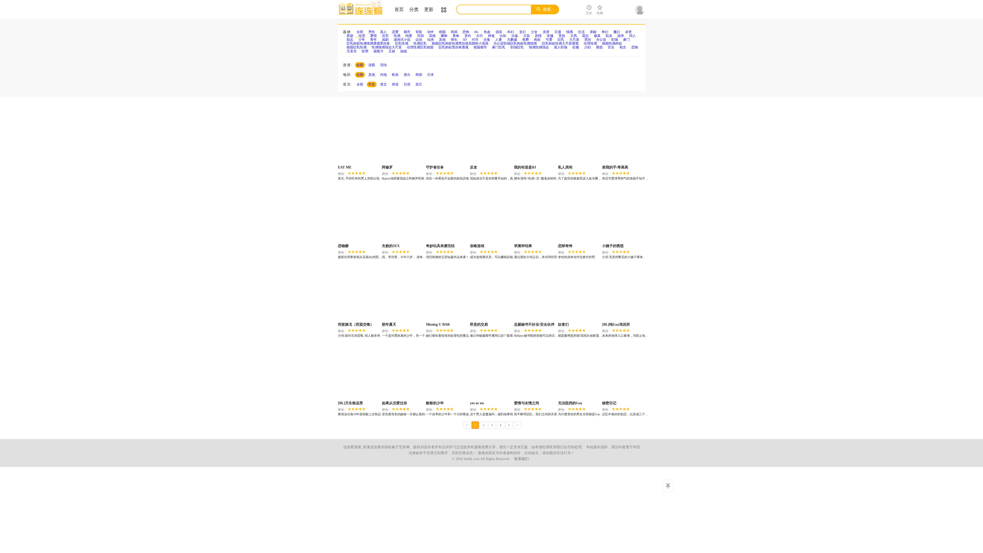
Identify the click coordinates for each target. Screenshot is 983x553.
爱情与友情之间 (526, 403)
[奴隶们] (579, 292)
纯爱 (408, 36)
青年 (373, 39)
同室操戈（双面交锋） (356, 324)
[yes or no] (491, 371)
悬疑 (350, 36)
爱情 (373, 36)
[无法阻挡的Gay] (579, 371)
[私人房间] (579, 135)
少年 (361, 39)
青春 (456, 36)
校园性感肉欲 (612, 43)
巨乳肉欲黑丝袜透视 (453, 47)
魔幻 (616, 32)
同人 (632, 36)
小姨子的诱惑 (613, 246)
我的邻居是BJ (525, 167)
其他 (442, 39)
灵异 (546, 32)
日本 (430, 75)
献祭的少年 (435, 403)
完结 (383, 65)
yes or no (477, 403)
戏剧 (385, 39)
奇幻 (605, 32)
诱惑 (599, 47)
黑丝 (587, 39)
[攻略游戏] (491, 214)
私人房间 (565, 167)
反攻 (473, 167)
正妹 (392, 51)
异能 (593, 32)
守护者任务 (435, 167)
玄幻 (522, 32)
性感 (397, 36)
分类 (414, 9)
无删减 (512, 39)
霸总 (585, 36)
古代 (479, 36)
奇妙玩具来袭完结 (440, 246)
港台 (407, 75)
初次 (622, 47)
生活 (581, 32)
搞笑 (499, 32)
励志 (350, 39)
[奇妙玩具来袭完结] (447, 214)
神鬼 (491, 36)
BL (476, 32)
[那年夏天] (403, 292)
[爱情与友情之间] (535, 371)
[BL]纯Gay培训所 (616, 324)
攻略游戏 (477, 246)
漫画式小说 (402, 39)
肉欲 (537, 39)
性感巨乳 (420, 43)
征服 (575, 47)
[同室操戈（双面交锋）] (359, 292)
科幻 (510, 32)
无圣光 (352, 51)
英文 (383, 84)
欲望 (365, 51)
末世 (628, 32)
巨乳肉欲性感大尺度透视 (560, 43)
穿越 (550, 36)
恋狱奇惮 (565, 246)
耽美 (609, 36)
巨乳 (561, 39)
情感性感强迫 (539, 47)
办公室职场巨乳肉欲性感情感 (515, 43)
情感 (569, 32)
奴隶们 (563, 324)
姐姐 (403, 51)
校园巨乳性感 (357, 47)
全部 (360, 32)
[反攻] (491, 135)
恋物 (634, 47)
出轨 (503, 36)
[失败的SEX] (403, 214)
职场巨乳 (517, 47)
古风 (573, 36)
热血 (487, 32)
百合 (611, 47)
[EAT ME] (359, 135)
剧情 (538, 36)
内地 (383, 75)
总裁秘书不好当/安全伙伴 (534, 324)
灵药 (467, 36)
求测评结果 (523, 246)
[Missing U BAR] (447, 292)
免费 (525, 39)
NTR (475, 39)
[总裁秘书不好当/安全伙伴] (535, 292)
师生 (454, 39)
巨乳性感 (401, 43)
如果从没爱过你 (394, 403)
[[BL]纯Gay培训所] (623, 292)
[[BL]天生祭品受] (359, 371)
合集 (487, 39)
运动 (418, 39)
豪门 (626, 39)
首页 (399, 9)
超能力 (378, 51)
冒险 (418, 32)
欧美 (395, 75)
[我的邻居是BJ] (535, 135)
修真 (597, 36)
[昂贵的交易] (491, 292)
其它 (418, 84)
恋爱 (395, 32)
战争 (620, 36)
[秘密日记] (623, 371)
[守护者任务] (447, 135)
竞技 (562, 36)
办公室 (601, 39)
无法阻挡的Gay (570, 403)
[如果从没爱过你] (403, 371)
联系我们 (521, 459)
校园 (442, 32)
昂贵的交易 (479, 324)
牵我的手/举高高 (615, 167)
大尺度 (574, 39)
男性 (371, 32)
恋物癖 (343, 246)
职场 (614, 39)
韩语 (395, 84)
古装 (526, 36)
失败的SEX (391, 246)
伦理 (361, 36)
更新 (428, 9)
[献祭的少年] (447, 371)
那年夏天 (389, 324)
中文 (371, 84)
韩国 (454, 32)
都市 (407, 32)
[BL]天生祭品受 (350, 403)
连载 (371, 65)
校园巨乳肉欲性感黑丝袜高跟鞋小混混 (460, 43)
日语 (407, 84)
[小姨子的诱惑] (623, 214)
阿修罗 (387, 167)
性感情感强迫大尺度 (387, 47)
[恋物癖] (359, 214)
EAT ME (344, 167)
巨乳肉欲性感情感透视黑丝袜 (368, 43)
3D (465, 39)
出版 (514, 36)
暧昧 (444, 36)
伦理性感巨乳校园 (420, 47)
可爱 (549, 39)
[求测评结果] (535, 214)
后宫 (385, 36)
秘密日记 (609, 403)
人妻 (498, 39)
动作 (430, 32)
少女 (534, 32)
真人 (383, 32)
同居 (420, 36)
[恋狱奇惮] (579, 214)
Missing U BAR (438, 324)
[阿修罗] (403, 135)
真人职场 (560, 47)
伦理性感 (590, 43)
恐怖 (466, 32)
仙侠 (430, 39)
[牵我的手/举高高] (623, 135)
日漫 (557, 32)
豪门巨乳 (498, 47)
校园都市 (480, 47)
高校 (432, 36)
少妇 (587, 47)
